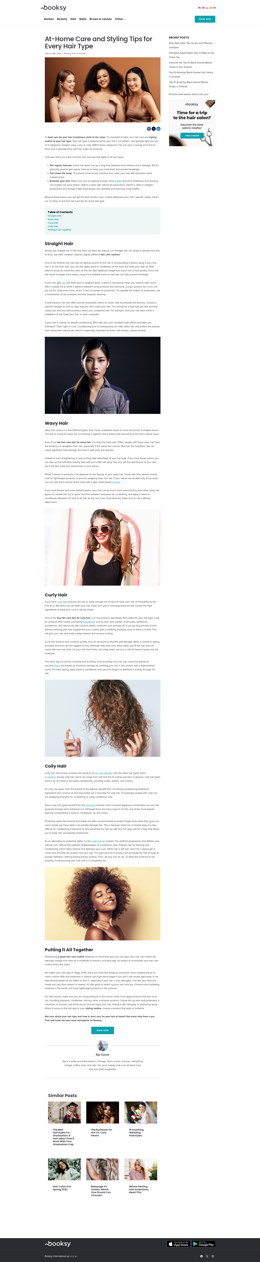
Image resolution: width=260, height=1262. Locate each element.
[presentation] (64, 1112)
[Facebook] (201, 1256)
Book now (205, 19)
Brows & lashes (101, 19)
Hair (73, 19)
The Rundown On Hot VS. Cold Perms (101, 1132)
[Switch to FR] (215, 7)
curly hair (62, 601)
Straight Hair (54, 215)
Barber (49, 19)
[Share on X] (154, 129)
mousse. (116, 482)
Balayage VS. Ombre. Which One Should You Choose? (101, 1191)
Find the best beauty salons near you (188, 94)
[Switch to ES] (212, 7)
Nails (83, 19)
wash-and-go (98, 841)
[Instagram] (212, 1256)
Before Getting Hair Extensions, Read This (139, 1189)
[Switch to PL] (208, 7)
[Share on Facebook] (149, 129)
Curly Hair (53, 222)
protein (118, 181)
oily (64, 282)
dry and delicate (103, 773)
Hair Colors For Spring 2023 (62, 1188)
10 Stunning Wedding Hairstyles (136, 1132)
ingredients (89, 621)
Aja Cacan (102, 1054)
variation (51, 777)
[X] (207, 1256)
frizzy (57, 665)
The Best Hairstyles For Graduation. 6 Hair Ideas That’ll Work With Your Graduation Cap (63, 1137)
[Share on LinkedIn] (158, 129)
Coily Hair (53, 226)
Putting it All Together (59, 229)
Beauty (62, 19)
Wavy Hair (53, 219)
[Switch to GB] (204, 7)
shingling (90, 805)
